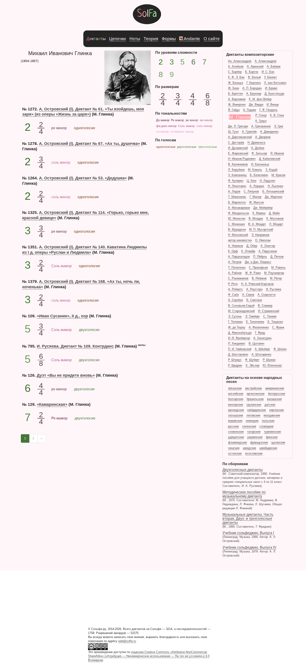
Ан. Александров (239, 61)
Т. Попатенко (237, 267)
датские (270, 404)
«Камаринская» (52, 404)
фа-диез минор (166, 126)
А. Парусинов (268, 251)
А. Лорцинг (257, 186)
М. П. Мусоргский (261, 229)
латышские (235, 415)
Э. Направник (260, 234)
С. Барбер (235, 71)
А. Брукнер (253, 93)
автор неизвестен (240, 240)
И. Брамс (271, 88)
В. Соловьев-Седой (241, 305)
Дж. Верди (256, 104)
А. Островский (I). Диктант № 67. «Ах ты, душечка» (89, 143)
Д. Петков (277, 256)
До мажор (162, 120)
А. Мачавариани (239, 207)
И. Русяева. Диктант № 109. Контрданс (75, 346)
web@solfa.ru (127, 641)
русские (233, 426)
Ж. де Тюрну (236, 327)
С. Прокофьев (258, 267)
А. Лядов (234, 191)
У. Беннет (270, 77)
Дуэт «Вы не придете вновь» (66, 375)
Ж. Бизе (233, 88)
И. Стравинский (268, 311)
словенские (236, 431)
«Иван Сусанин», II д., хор (62, 316)
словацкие (266, 426)
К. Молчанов (275, 218)
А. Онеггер (268, 245)
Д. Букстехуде (274, 93)
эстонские (235, 453)
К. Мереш (258, 213)
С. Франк (278, 327)
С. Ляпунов (251, 191)
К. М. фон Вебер (260, 99)
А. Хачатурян (262, 338)
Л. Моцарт (276, 224)
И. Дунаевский (238, 148)
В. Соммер (265, 305)
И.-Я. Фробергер (239, 338)
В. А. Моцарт (257, 224)
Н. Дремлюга (256, 142)
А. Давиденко (269, 131)
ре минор (192, 120)
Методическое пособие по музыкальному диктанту (252, 500)
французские (259, 442)
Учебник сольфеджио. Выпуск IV (249, 551)
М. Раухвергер (274, 273)
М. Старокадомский (241, 311)
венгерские (235, 404)
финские (272, 437)
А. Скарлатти (267, 294)
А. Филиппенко (259, 327)
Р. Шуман (269, 359)
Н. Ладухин (267, 180)
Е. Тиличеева (255, 321)
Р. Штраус (235, 359)
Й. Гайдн (234, 110)
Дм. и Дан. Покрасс (258, 262)
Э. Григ (278, 126)
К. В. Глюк (277, 115)
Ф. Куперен (235, 180)
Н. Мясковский (238, 234)
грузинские (253, 404)
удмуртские (236, 437)
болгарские (235, 399)
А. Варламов (237, 99)
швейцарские (268, 448)
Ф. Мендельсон (238, 213)
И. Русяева (273, 289)
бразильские (255, 399)
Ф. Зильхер (259, 153)
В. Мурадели (237, 229)
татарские (254, 431)
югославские (254, 453)
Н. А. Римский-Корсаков (257, 284)
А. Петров (234, 262)
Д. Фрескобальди (240, 332)
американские (274, 388)
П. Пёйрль (260, 256)
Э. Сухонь (235, 316)
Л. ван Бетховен (275, 82)
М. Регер (276, 278)
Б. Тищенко (275, 321)
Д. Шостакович (238, 354)
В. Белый (254, 77)
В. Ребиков (259, 278)
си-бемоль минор (182, 131)
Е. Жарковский (238, 153)
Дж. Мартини (273, 196)
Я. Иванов (277, 153)
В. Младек (256, 218)
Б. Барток (251, 71)
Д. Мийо (274, 213)
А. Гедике (249, 110)
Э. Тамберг (252, 316)
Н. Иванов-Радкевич (242, 158)
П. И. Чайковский (239, 349)
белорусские (276, 393)
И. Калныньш (260, 164)
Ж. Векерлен (237, 104)
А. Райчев (235, 273)
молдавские (272, 415)
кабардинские (256, 410)
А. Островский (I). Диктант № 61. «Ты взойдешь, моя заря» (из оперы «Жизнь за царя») (83, 112)
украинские (255, 437)
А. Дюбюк (257, 148)
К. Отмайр (248, 251)
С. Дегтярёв (236, 142)
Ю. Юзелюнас (272, 365)
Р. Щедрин (235, 365)
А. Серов (248, 294)
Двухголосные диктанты (252, 478)
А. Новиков (235, 245)
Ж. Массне (256, 202)
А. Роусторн (254, 289)
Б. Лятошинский (273, 191)
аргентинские (256, 393)
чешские (233, 448)
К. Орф (233, 251)
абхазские (235, 388)
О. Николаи (263, 240)
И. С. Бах (268, 71)
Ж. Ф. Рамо (253, 273)
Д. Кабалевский (269, 158)
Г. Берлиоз (253, 82)
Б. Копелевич (259, 175)
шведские (249, 448)
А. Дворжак (263, 137)
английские (235, 393)
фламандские (237, 442)
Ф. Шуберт (252, 359)
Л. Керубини (236, 169)
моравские (235, 420)
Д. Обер (251, 245)
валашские (274, 399)
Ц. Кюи (251, 180)
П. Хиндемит (236, 343)
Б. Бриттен (235, 93)
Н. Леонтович (237, 186)
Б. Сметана (254, 300)
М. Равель (278, 267)
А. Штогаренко (261, 354)
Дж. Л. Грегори (238, 126)
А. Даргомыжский (240, 137)
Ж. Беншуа (235, 82)
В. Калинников (238, 164)
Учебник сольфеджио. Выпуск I (249, 537)
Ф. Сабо (233, 294)
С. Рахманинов (238, 278)
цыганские (278, 442)
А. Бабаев (273, 66)
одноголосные (165, 146)
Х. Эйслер (252, 365)
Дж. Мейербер (263, 207)
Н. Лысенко (275, 186)
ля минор (162, 131)
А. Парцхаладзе (239, 256)
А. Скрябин (235, 300)
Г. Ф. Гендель (268, 110)
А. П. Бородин (252, 88)
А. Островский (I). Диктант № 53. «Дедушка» (83, 178)
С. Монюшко (236, 224)
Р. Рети (233, 284)
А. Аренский (255, 66)
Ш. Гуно (233, 131)
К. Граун (261, 120)
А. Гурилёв (249, 131)
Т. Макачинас (237, 196)
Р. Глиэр (261, 115)
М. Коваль (255, 169)
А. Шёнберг (262, 349)
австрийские (253, 388)
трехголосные (207, 146)
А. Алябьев (236, 66)
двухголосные (186, 146)
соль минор (204, 126)
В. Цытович (256, 343)
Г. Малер (255, 196)
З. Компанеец (237, 175)
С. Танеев (269, 316)
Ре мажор (177, 120)
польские (268, 420)
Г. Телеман (235, 321)
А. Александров (265, 61)
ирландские (236, 410)
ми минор (206, 120)
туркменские (272, 431)
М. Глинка (240, 117)
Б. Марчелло (237, 202)
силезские (249, 426)
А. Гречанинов (261, 126)
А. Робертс (235, 289)
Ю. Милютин (236, 218)
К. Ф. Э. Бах (236, 77)
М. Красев (278, 175)
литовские (253, 415)
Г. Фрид (260, 332)
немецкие (252, 420)
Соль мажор (186, 126)
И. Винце (273, 104)
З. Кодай (271, 169)
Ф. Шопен (280, 349)
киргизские (276, 410)
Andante (192, 38)
